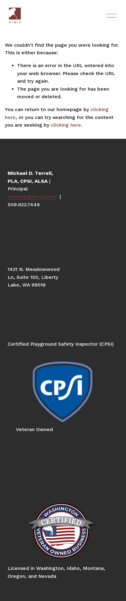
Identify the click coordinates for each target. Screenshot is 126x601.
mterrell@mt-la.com (32, 197)
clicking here (66, 125)
